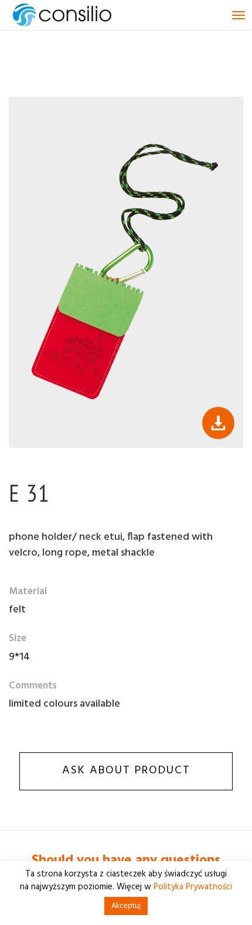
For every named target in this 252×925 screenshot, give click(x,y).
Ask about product (126, 770)
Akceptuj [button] (126, 906)
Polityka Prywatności (193, 887)
